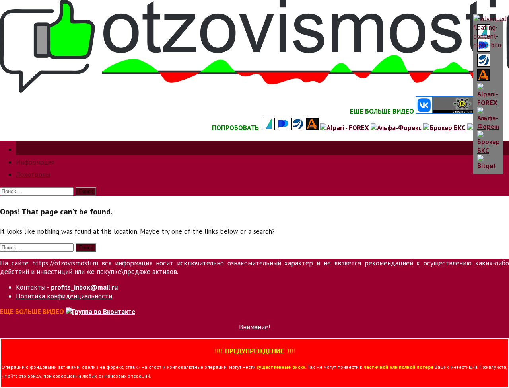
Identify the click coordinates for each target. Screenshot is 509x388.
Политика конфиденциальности (64, 296)
